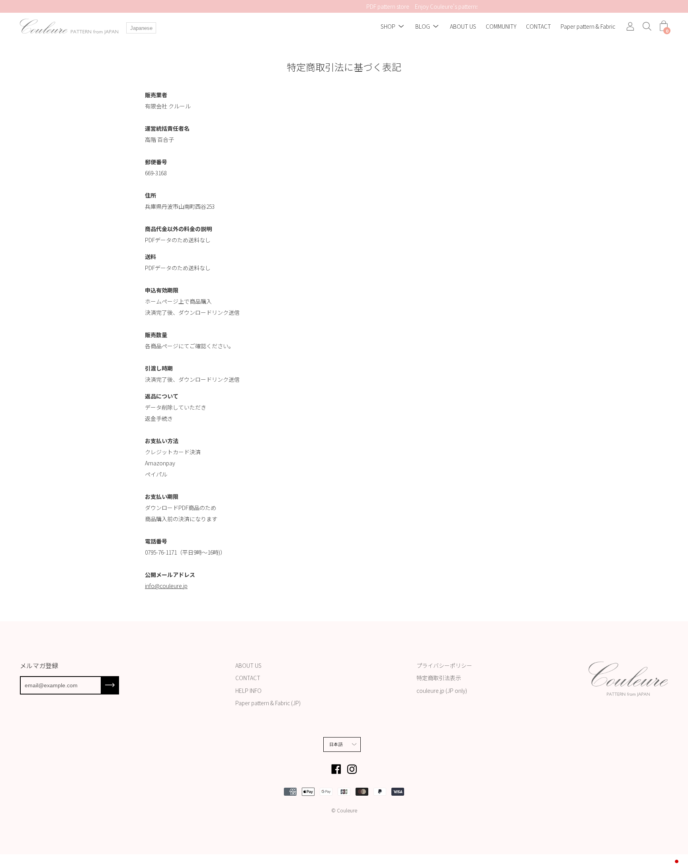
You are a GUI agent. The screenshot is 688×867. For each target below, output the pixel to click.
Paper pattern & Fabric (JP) (268, 703)
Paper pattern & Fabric (588, 27)
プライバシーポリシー (444, 665)
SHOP (388, 27)
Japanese (141, 28)
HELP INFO (248, 690)
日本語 (336, 744)
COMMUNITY (501, 27)
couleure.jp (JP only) (441, 690)
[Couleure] (69, 26)
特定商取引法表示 (438, 678)
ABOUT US (463, 27)
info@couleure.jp (166, 586)
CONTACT (538, 27)
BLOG (422, 27)
